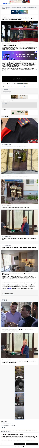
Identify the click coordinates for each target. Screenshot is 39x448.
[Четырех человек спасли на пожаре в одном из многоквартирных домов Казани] (19, 191)
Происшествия (7, 7)
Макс (18, 83)
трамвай (8, 92)
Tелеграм (21, 83)
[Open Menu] (1, 4)
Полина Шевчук (6, 89)
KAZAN (6, 4)
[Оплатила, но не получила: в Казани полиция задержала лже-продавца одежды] (19, 130)
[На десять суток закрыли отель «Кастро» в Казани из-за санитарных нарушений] (19, 161)
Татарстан (11, 293)
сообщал (9, 288)
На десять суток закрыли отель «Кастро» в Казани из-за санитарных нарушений (15, 176)
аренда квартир (6, 293)
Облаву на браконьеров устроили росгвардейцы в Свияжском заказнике (21, 86)
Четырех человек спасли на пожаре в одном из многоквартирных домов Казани (15, 207)
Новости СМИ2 (3, 109)
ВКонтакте (25, 83)
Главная (3, 7)
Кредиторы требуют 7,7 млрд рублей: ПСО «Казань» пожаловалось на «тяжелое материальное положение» (17, 330)
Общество (8, 144)
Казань (5, 92)
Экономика (8, 327)
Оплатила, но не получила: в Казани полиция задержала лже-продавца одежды (15, 146)
